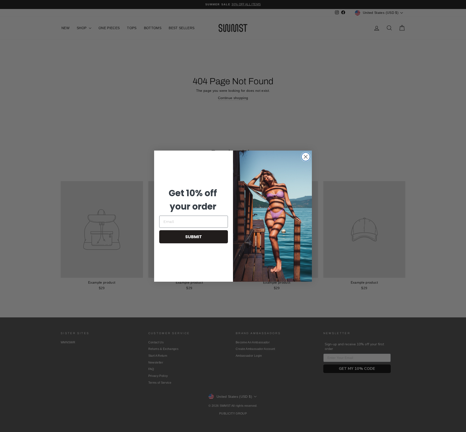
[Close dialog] (305, 156)
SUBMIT (193, 237)
